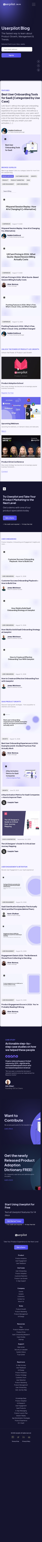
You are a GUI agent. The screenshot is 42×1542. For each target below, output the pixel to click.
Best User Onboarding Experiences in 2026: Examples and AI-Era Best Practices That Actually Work (19, 745)
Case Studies (21, 1337)
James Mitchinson (14, 588)
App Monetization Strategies (21, 1418)
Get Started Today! (14, 1221)
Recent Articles (7, 176)
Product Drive (21, 1332)
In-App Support (21, 1281)
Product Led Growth (21, 1278)
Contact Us (21, 1299)
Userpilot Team (12, 802)
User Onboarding (22, 184)
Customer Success (22, 176)
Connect (4, 471)
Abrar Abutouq (12, 284)
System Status (21, 1352)
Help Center (21, 1347)
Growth (33, 176)
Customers (21, 1296)
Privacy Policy (26, 1441)
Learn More (8, 1129)
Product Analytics (21, 1258)
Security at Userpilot (21, 1349)
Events (21, 1291)
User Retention (21, 1380)
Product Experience (21, 1420)
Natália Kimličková (14, 235)
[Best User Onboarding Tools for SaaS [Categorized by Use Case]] (21, 160)
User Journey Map (21, 1390)
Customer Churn (21, 1377)
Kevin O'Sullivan (13, 914)
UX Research (21, 1403)
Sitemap (21, 1339)
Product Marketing (17, 180)
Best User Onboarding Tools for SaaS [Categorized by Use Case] (20, 98)
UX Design (21, 1316)
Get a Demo (9, 518)
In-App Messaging (21, 1411)
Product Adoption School (21, 1329)
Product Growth (21, 1309)
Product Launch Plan (21, 1413)
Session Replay (21, 1415)
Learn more (8, 1180)
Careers (21, 1294)
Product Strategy (21, 1375)
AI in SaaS (21, 1423)
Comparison (6, 224)
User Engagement (8, 184)
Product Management (21, 1314)
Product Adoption (21, 1273)
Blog (21, 1327)
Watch (3, 431)
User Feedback (21, 1263)
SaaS (28, 180)
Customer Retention (21, 1276)
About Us (21, 1301)
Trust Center (21, 1354)
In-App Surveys (21, 1365)
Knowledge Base (21, 1398)
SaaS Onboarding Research (21, 1334)
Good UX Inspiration (8, 839)
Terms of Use (15, 1441)
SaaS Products (21, 1408)
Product (5, 180)
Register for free (7, 393)
